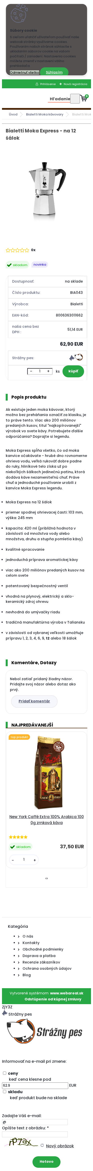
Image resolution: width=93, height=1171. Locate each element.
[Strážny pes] (76, 359)
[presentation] (46, 878)
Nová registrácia (75, 84)
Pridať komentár (34, 701)
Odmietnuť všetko (24, 72)
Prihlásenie (48, 84)
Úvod (13, 114)
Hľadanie (60, 99)
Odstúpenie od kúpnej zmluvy (53, 999)
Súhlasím (54, 72)
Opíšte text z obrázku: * (25, 1128)
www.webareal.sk (66, 993)
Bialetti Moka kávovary (44, 114)
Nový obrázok (60, 1146)
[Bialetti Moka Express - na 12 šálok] (46, 187)
